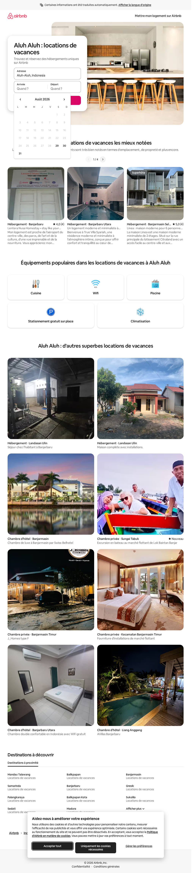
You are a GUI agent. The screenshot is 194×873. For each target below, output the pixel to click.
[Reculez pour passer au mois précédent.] (20, 99)
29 (57, 145)
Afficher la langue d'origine (134, 5)
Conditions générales (107, 866)
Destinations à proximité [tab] (23, 762)
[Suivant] (103, 159)
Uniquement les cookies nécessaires (95, 847)
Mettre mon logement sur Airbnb (158, 16)
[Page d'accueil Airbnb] (17, 16)
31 (20, 153)
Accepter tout (52, 846)
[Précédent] (89, 159)
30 (64, 145)
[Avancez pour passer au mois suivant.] (64, 99)
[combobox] (47, 75)
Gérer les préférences (138, 846)
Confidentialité (81, 866)
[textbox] (30, 88)
